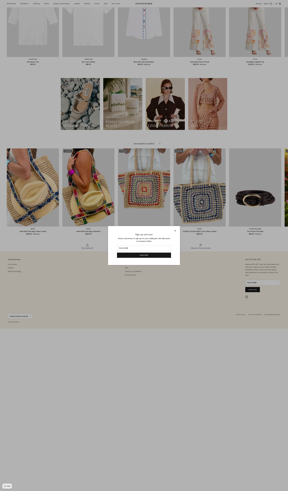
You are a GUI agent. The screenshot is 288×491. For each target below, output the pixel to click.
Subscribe (144, 255)
